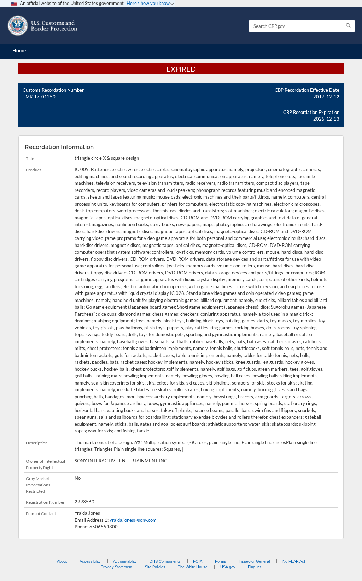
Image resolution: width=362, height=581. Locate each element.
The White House (193, 567)
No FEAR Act (293, 561)
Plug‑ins (255, 567)
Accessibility (90, 561)
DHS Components (165, 561)
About (62, 561)
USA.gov (227, 567)
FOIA (197, 561)
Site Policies (155, 567)
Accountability (125, 561)
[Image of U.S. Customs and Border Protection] (42, 25)
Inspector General (254, 561)
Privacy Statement (116, 567)
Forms (220, 561)
